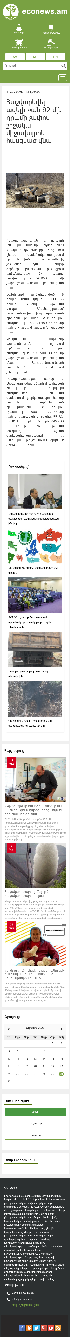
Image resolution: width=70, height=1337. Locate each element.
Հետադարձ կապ (14, 1285)
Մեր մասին (11, 1187)
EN (55, 57)
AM (15, 57)
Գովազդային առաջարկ (26, 1305)
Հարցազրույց (14, 751)
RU (35, 57)
